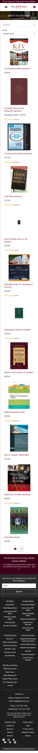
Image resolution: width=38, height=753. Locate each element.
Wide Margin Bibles (10, 608)
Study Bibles (9, 605)
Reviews (10, 736)
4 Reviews (16, 205)
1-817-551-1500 (22, 706)
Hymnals (28, 651)
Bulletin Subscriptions (28, 648)
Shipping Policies (28, 732)
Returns (28, 736)
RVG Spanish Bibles (28, 605)
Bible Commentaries (10, 642)
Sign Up (19, 592)
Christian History (10, 652)
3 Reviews (16, 338)
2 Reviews (16, 503)
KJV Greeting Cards (10, 682)
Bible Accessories (10, 669)
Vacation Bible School (28, 644)
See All (10, 685)
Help (28, 726)
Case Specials (10, 622)
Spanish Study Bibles (28, 619)
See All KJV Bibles (10, 626)
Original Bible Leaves (10, 679)
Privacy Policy (28, 729)
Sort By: (4, 30)
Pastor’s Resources (10, 645)
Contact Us (10, 726)
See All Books (10, 656)
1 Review (16, 119)
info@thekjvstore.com (21, 701)
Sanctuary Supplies (28, 654)
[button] (19, 25)
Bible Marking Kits (10, 675)
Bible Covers (10, 672)
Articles (10, 732)
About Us (10, 729)
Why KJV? (10, 639)
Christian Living (10, 649)
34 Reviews (17, 162)
